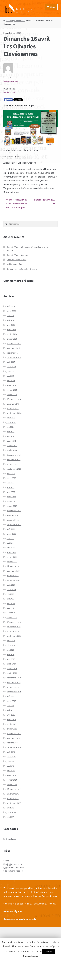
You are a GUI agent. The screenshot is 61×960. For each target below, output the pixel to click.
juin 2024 (10, 427)
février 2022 (12, 557)
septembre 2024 (14, 413)
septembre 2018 (14, 747)
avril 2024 (11, 436)
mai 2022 (10, 543)
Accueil (9, 20)
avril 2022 (11, 547)
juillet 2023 (11, 478)
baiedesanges (11, 80)
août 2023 (11, 473)
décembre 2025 (14, 343)
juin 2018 (10, 761)
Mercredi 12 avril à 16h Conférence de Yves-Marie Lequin (17, 203)
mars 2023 (11, 496)
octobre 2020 (13, 631)
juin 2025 (10, 371)
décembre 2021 (14, 566)
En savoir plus (30, 956)
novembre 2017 (13, 793)
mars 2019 (11, 719)
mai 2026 (10, 320)
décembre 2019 (14, 677)
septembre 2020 (14, 636)
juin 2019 (10, 705)
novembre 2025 (13, 348)
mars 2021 (11, 608)
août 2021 (11, 585)
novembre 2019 (13, 682)
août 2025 (11, 362)
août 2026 (11, 306)
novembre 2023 (13, 459)
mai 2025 (10, 376)
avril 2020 (11, 659)
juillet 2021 (11, 589)
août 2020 (11, 640)
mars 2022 (11, 552)
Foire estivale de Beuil (16, 259)
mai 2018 (10, 766)
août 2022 (11, 529)
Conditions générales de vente (19, 918)
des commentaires (13, 867)
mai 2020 (10, 654)
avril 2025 (11, 380)
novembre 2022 (13, 515)
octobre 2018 (13, 742)
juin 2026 (10, 315)
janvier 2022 (12, 561)
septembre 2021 (14, 580)
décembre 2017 (14, 789)
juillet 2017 (11, 812)
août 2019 (11, 696)
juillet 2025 (11, 366)
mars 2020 (11, 663)
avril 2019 (11, 714)
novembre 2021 (13, 571)
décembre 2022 (14, 510)
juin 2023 (10, 482)
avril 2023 (11, 492)
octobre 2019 (13, 687)
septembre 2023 (14, 469)
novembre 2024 (13, 404)
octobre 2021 (13, 575)
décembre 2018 (14, 733)
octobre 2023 (13, 464)
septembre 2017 (14, 803)
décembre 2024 (14, 399)
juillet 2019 (11, 701)
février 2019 (12, 724)
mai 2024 (10, 431)
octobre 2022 (13, 520)
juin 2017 (10, 817)
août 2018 (11, 752)
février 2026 (12, 334)
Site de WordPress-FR (13, 870)
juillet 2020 (11, 645)
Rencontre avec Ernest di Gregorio (22, 269)
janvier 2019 (12, 728)
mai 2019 (10, 710)
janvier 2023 (12, 506)
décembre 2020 (14, 622)
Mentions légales (12, 911)
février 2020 (12, 668)
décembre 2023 (14, 455)
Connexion (8, 860)
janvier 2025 (12, 394)
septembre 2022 (14, 524)
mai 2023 (10, 487)
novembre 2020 (13, 626)
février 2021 (12, 612)
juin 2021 (10, 594)
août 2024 (11, 417)
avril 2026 (11, 325)
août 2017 (11, 807)
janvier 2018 (12, 784)
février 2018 (12, 779)
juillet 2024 (11, 422)
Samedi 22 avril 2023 (44, 199)
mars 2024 (11, 441)
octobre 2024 (13, 408)
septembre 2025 (14, 357)
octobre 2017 (13, 798)
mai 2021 (10, 598)
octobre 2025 (13, 352)
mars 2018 (11, 775)
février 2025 (12, 390)
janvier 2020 (12, 673)
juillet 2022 (11, 534)
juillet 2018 (11, 756)
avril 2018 (11, 770)
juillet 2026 (11, 311)
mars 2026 (11, 329)
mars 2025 (11, 385)
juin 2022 (10, 538)
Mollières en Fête (14, 264)
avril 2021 (11, 603)
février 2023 (12, 501)
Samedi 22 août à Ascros (17, 255)
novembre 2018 (13, 738)
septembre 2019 (14, 691)
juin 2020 (10, 650)
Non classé (19, 20)
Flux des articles (12, 864)
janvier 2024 (12, 450)
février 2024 (12, 445)
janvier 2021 (12, 617)
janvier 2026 (12, 339)
